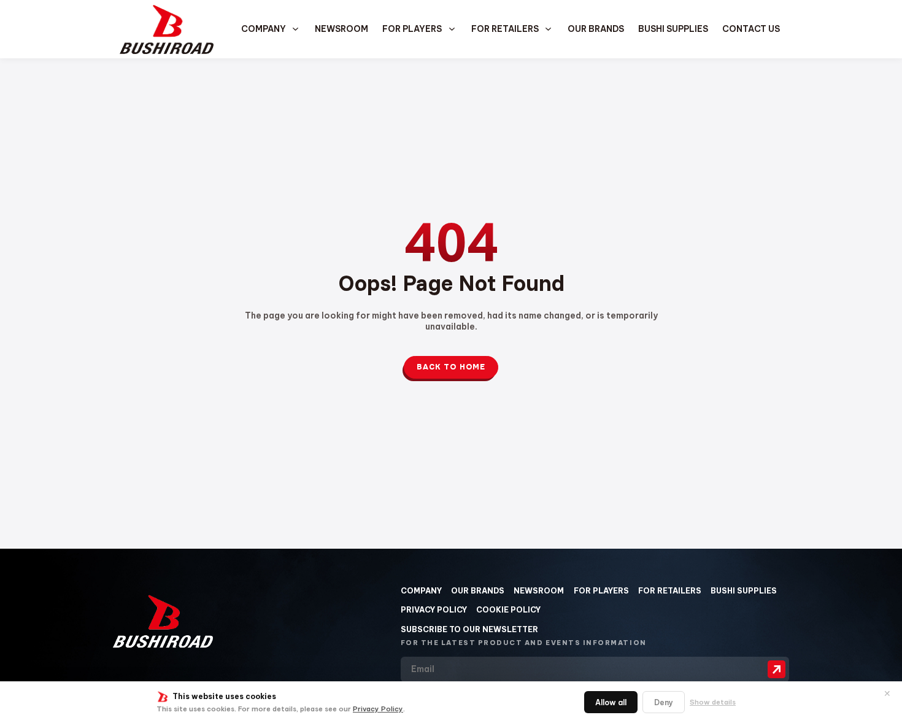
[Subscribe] (776, 669)
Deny (663, 702)
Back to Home (451, 367)
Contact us (751, 28)
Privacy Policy (378, 709)
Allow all (610, 702)
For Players (412, 28)
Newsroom (341, 28)
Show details (713, 702)
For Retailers (505, 28)
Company (421, 590)
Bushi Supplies (673, 28)
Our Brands (596, 28)
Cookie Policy (508, 609)
